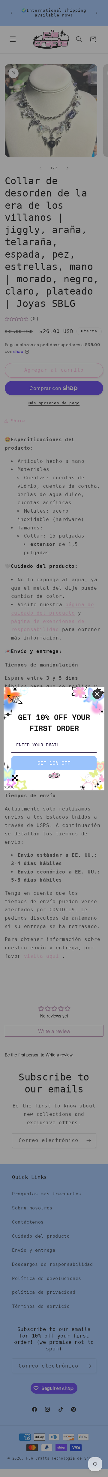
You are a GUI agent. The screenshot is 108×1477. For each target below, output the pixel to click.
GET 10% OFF (54, 762)
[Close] (97, 694)
